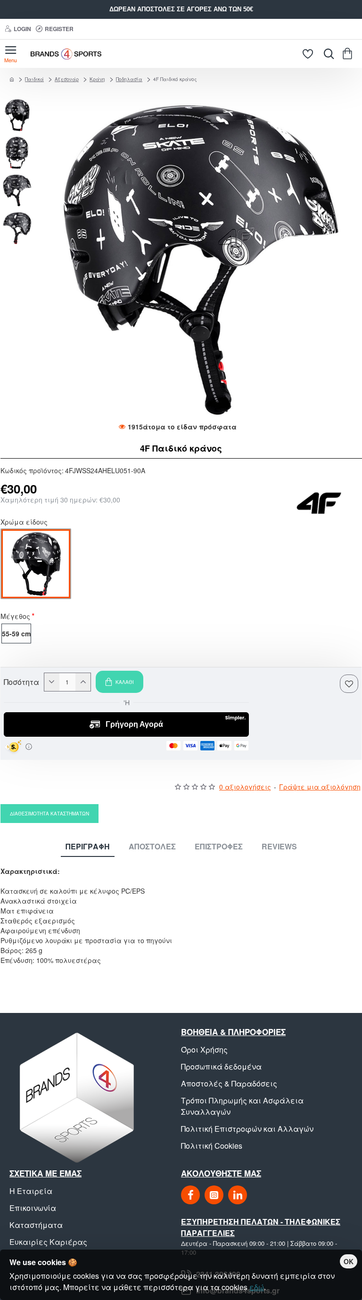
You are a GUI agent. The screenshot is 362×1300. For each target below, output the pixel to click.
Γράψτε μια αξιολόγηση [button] (320, 786)
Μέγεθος (15, 617)
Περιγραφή (88, 847)
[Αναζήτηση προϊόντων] (326, 54)
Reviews (279, 847)
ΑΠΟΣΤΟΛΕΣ (152, 847)
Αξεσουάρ (67, 79)
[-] (51, 682)
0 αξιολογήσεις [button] (245, 786)
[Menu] (10, 54)
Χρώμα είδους (24, 523)
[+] (82, 682)
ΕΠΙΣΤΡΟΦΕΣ (219, 847)
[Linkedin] (237, 1194)
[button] (19, 103)
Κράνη (97, 79)
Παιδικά (34, 79)
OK (349, 1261)
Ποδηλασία (129, 79)
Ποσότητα (21, 682)
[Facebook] (190, 1194)
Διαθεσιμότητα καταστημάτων (49, 813)
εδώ (256, 1287)
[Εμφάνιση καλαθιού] (349, 54)
